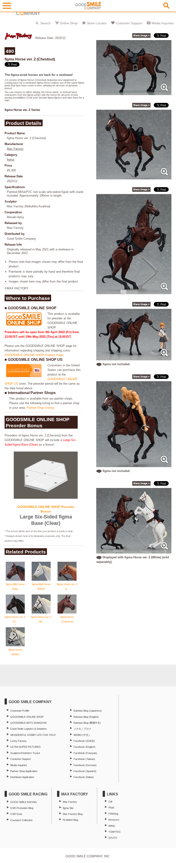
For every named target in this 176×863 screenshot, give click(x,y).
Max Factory (15, 149)
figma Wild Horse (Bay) (15, 586)
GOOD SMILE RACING (23, 802)
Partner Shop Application (23, 771)
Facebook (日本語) (84, 741)
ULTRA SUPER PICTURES (25, 746)
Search (45, 23)
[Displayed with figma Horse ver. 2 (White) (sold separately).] (133, 551)
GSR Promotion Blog (21, 808)
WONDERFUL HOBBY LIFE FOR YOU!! (33, 735)
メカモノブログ (82, 728)
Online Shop (69, 23)
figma (10, 159)
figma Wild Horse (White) (41, 586)
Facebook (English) (84, 746)
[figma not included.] (133, 358)
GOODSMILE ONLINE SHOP (27, 716)
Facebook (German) (85, 765)
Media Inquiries (162, 23)
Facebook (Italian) (84, 777)
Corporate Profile (19, 710)
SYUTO (112, 837)
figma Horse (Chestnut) (67, 619)
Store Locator (97, 23)
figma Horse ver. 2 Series (22, 110)
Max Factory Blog (72, 814)
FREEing (113, 813)
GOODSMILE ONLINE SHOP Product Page (34, 355)
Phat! (111, 807)
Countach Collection (21, 820)
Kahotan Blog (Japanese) (88, 710)
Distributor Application (22, 777)
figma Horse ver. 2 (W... (41, 619)
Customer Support (129, 23)
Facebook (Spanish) (85, 771)
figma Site (68, 808)
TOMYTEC (114, 831)
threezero (113, 819)
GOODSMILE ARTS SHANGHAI (28, 722)
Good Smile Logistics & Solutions (28, 728)
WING (111, 826)
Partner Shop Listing (40, 407)
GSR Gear (16, 814)
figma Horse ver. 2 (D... (15, 619)
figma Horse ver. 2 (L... (67, 586)
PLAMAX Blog (70, 820)
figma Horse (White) (15, 652)
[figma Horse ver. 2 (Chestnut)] (133, 92)
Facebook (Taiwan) (84, 759)
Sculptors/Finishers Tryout (25, 753)
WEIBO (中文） (82, 735)
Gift (110, 801)
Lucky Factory (18, 741)
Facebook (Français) (85, 753)
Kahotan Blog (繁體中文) (87, 722)
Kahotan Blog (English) (86, 716)
